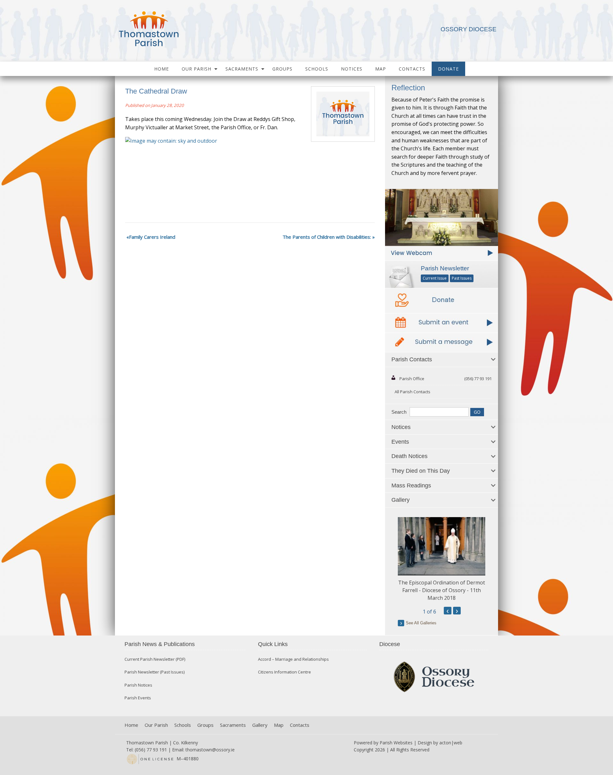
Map (380, 69)
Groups (282, 69)
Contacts (412, 69)
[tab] (441, 359)
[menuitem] (161, 69)
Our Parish (196, 69)
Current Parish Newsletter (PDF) (155, 659)
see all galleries (421, 623)
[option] (441, 559)
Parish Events (138, 698)
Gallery (260, 725)
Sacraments (241, 69)
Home (161, 69)
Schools (316, 69)
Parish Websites (396, 743)
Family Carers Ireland (152, 237)
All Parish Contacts (412, 392)
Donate (448, 69)
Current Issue (435, 278)
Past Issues (462, 278)
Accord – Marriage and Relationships (293, 659)
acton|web (450, 743)
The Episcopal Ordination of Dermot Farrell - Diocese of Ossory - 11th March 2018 (441, 590)
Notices (351, 69)
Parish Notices (138, 685)
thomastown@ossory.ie (210, 750)
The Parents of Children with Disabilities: (327, 237)
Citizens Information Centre (284, 672)
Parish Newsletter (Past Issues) (155, 672)
